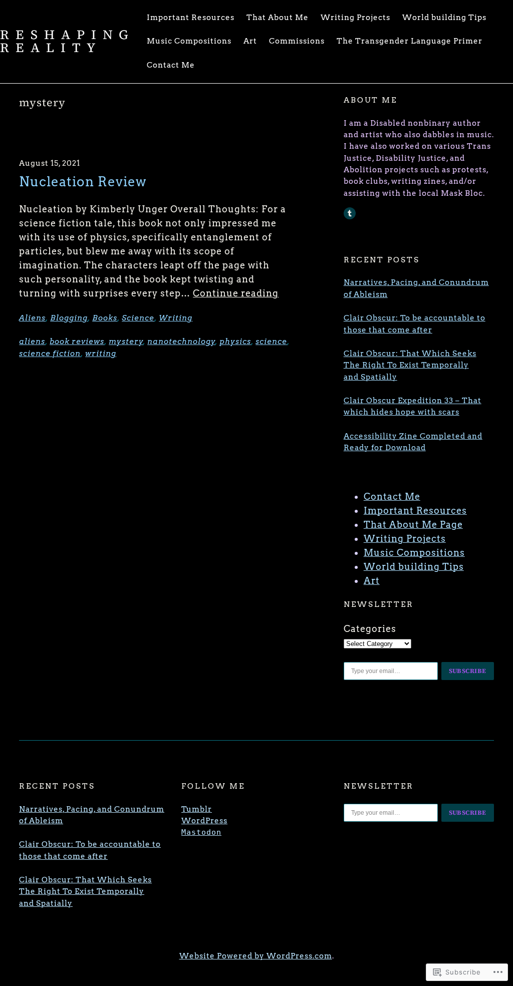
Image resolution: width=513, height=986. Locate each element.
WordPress (204, 820)
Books (104, 317)
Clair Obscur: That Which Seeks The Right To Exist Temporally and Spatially (410, 365)
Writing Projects (405, 538)
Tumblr (196, 809)
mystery (126, 341)
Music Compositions (414, 552)
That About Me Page (413, 524)
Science (138, 317)
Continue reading (236, 293)
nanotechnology (181, 341)
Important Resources (415, 510)
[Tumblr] (350, 213)
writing (100, 353)
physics (235, 341)
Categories (370, 628)
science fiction (50, 353)
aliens (32, 341)
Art (372, 580)
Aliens (32, 317)
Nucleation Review (83, 181)
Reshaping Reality (67, 41)
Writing (175, 317)
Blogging (69, 317)
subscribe (468, 671)
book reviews (77, 341)
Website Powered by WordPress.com (255, 955)
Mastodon (201, 832)
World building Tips (414, 566)
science (271, 341)
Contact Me (392, 496)
